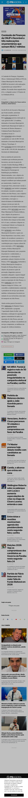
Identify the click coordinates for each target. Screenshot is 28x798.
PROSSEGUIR (14, 795)
